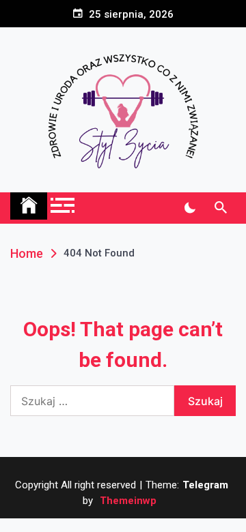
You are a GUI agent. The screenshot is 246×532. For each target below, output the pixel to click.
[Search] (220, 208)
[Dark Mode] (189, 208)
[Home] (28, 206)
